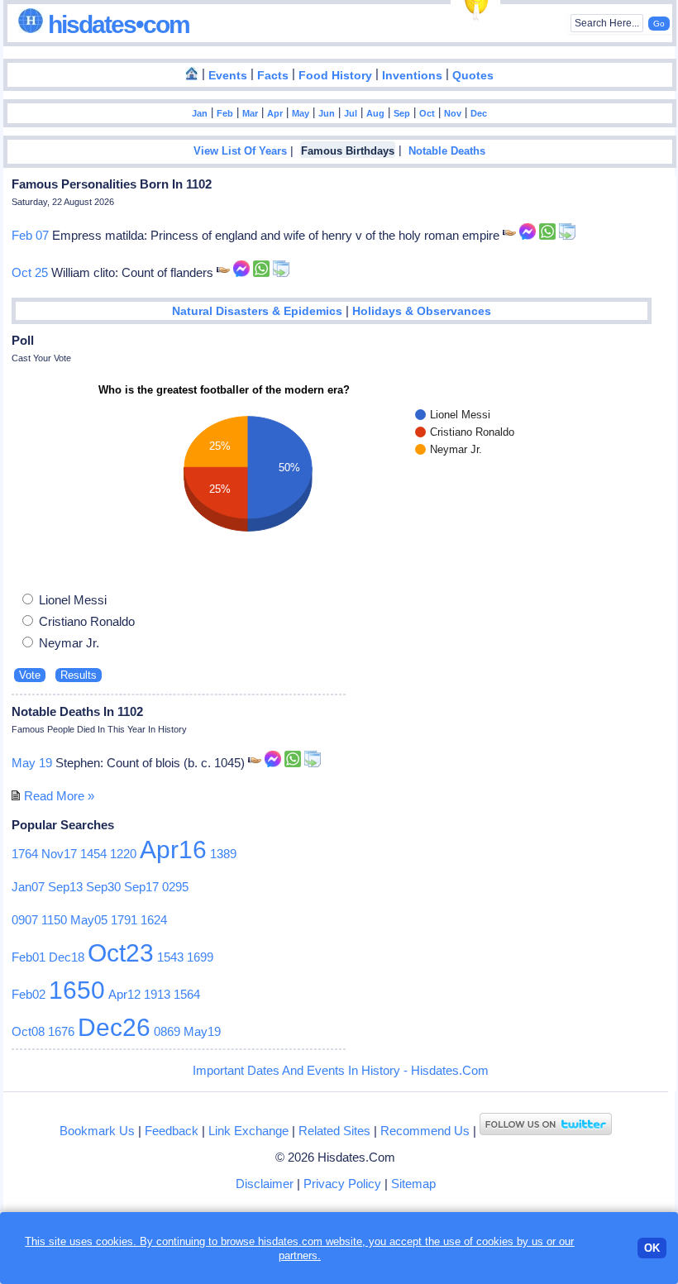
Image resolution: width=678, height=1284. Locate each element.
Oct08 (28, 1031)
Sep (402, 113)
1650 (77, 990)
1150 (54, 920)
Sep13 (65, 887)
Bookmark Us (97, 1131)
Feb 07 (30, 235)
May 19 (32, 763)
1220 (123, 854)
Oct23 (121, 953)
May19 (202, 1031)
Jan (200, 113)
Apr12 (124, 994)
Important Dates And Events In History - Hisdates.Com (341, 1070)
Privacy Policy (342, 1184)
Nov (452, 113)
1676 (61, 1031)
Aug (375, 113)
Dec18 (66, 957)
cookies (494, 1241)
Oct (427, 113)
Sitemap (413, 1184)
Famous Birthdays (347, 151)
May (300, 113)
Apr (275, 113)
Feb (225, 113)
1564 (187, 994)
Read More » (59, 796)
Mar (250, 113)
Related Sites (334, 1131)
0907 (25, 920)
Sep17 (141, 887)
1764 (25, 854)
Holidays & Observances (421, 311)
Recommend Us (425, 1131)
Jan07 (28, 887)
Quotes (473, 75)
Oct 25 (30, 272)
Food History (335, 75)
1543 (170, 957)
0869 (167, 1031)
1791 (124, 920)
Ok (652, 1248)
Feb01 (28, 957)
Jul (350, 113)
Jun (326, 113)
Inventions (412, 75)
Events (227, 75)
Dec (478, 113)
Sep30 (103, 887)
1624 (154, 920)
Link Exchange (248, 1131)
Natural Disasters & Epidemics (257, 311)
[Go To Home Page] (191, 74)
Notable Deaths (446, 151)
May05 (88, 920)
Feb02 (28, 994)
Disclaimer (265, 1184)
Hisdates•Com (116, 24)
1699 (200, 957)
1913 (157, 994)
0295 (175, 887)
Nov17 (59, 854)
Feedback (171, 1131)
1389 (223, 854)
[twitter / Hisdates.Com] (546, 1131)
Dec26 (114, 1027)
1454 (93, 854)
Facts (273, 75)
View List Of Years (240, 151)
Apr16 (173, 849)
